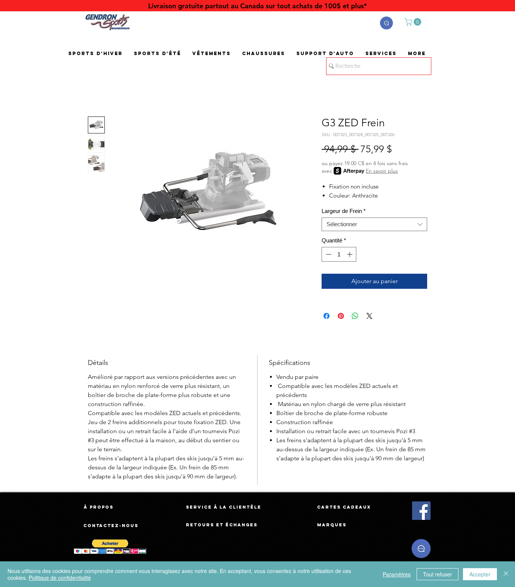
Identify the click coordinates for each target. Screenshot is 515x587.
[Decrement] (328, 254)
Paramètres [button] (397, 574)
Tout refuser (437, 574)
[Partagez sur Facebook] (326, 315)
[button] (386, 23)
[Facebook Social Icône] (421, 510)
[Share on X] (369, 315)
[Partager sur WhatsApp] (355, 315)
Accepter (479, 574)
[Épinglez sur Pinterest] (340, 315)
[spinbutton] (339, 254)
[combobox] (374, 224)
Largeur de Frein (344, 211)
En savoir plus (382, 170)
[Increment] (350, 254)
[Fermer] (505, 574)
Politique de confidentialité (60, 577)
